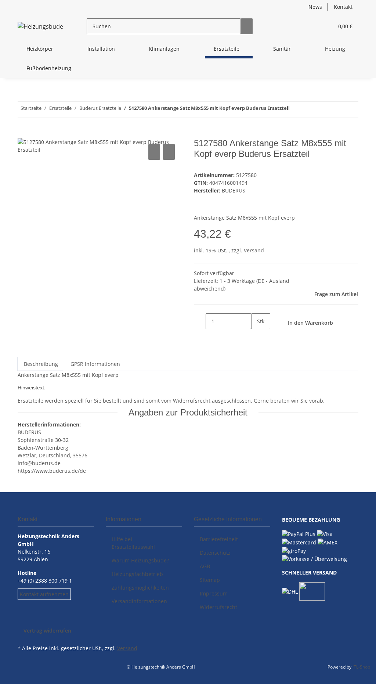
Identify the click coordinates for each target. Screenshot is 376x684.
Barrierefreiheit (219, 539)
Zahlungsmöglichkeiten (140, 587)
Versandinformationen (139, 601)
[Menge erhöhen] (257, 337)
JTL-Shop (361, 667)
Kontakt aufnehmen (44, 594)
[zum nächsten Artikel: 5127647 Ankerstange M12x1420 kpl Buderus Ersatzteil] (295, 110)
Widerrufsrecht (218, 607)
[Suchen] (247, 26)
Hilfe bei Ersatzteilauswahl (133, 543)
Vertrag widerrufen (47, 630)
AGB (205, 566)
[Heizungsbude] (40, 26)
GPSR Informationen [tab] (95, 363)
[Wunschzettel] (325, 26)
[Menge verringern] (200, 321)
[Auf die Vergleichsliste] (154, 152)
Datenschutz (215, 552)
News (315, 6)
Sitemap (210, 579)
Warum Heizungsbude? (140, 560)
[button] (313, 26)
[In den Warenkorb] (23, 134)
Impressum (214, 593)
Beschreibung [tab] (41, 363)
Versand (254, 250)
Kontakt (343, 6)
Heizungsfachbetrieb (137, 573)
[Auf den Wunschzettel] (169, 152)
